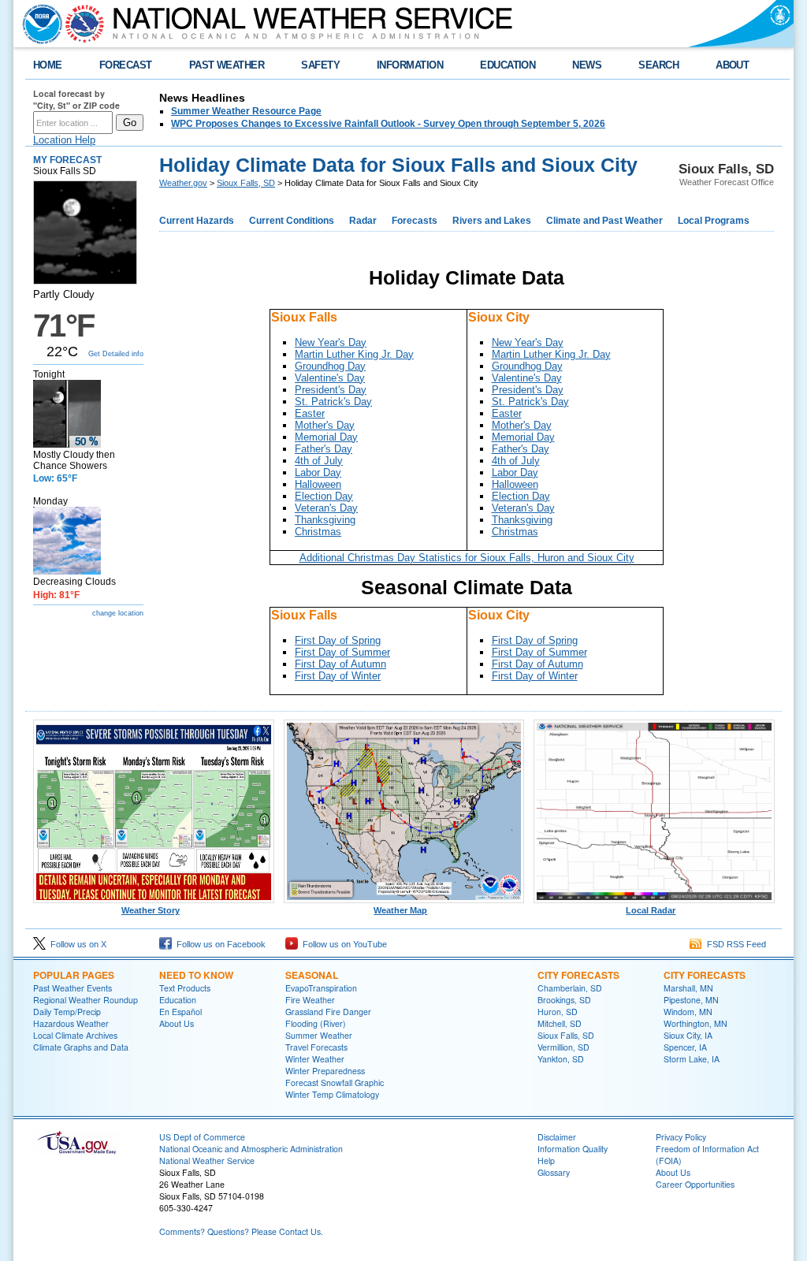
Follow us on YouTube (342, 944)
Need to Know (196, 975)
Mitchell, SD (559, 1023)
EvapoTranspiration (321, 988)
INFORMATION (410, 65)
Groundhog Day (330, 366)
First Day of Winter (338, 676)
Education (177, 1000)
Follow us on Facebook (219, 944)
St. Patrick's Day (333, 401)
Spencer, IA (685, 1047)
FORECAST (125, 65)
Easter (310, 413)
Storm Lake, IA (692, 1059)
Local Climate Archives (75, 1035)
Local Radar (650, 910)
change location (117, 613)
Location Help (64, 140)
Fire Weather (310, 1000)
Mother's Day (325, 425)
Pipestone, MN (691, 1000)
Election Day (324, 496)
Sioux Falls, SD (246, 183)
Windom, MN (688, 1011)
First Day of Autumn (340, 664)
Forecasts (414, 220)
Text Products (184, 988)
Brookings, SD (564, 1000)
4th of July (319, 461)
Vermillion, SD (563, 1047)
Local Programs (713, 220)
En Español (180, 1011)
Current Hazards (196, 220)
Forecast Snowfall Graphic (334, 1082)
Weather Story (150, 910)
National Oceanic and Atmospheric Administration (251, 1149)
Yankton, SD (560, 1059)
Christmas (318, 532)
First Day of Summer (342, 652)
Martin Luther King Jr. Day (354, 354)
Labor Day (318, 472)
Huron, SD (557, 1011)
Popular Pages (73, 975)
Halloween (318, 484)
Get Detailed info (115, 354)
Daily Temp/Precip (67, 1011)
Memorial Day (326, 437)
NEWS (586, 65)
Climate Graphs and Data (80, 1047)
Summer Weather (318, 1035)
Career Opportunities (695, 1184)
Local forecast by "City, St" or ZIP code (76, 99)
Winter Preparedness (325, 1071)
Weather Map (400, 910)
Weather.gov (183, 183)
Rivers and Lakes (491, 220)
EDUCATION (507, 65)
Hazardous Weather (71, 1023)
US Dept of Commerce (202, 1137)
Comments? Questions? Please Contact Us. (241, 1231)
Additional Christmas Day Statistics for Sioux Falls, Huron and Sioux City (466, 558)
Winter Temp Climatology (332, 1094)
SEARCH (658, 65)
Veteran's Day (326, 508)
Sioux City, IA (688, 1035)
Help (546, 1160)
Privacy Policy (681, 1137)
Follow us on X (76, 944)
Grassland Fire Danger (328, 1011)
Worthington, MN (695, 1023)
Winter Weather (314, 1059)
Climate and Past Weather (604, 220)
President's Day (330, 390)
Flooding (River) (315, 1023)
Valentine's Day (330, 378)
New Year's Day (330, 342)
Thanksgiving (325, 520)
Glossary (553, 1172)
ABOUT (732, 65)
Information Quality (572, 1149)
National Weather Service (207, 1160)
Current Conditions (291, 220)
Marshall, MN (688, 988)
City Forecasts (578, 975)
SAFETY (320, 65)
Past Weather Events (72, 988)
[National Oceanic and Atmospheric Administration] (38, 23)
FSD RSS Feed (734, 944)
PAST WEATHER (227, 65)
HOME (47, 65)
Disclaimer (556, 1137)
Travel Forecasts (316, 1047)
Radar (363, 220)
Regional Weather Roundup (85, 1000)
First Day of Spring (338, 640)
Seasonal (311, 975)
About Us (176, 1023)
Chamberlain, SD (569, 988)
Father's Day (323, 449)
